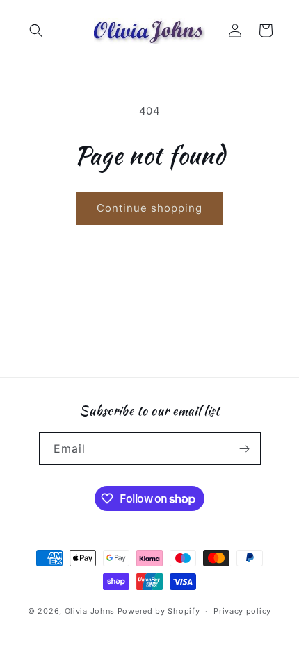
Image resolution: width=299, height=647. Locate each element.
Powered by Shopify (159, 611)
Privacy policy (242, 611)
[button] (36, 30)
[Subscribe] (244, 448)
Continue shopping (149, 208)
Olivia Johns (90, 611)
